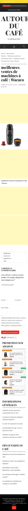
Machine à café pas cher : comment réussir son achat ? (12, 436)
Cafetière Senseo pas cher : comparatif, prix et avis (11, 411)
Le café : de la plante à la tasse (12, 424)
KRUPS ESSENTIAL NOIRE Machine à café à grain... (16, 391)
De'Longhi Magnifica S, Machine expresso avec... (16, 353)
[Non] (26, 504)
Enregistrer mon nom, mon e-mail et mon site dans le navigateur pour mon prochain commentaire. (13, 321)
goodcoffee (4, 86)
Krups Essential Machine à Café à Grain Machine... (16, 371)
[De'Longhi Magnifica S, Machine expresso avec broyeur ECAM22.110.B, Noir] (6, 355)
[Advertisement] (14, 108)
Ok (14, 508)
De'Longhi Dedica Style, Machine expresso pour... (16, 362)
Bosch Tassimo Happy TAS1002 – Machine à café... (15, 381)
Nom (3, 300)
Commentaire (7, 285)
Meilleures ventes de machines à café (7, 257)
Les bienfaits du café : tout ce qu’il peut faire (12, 429)
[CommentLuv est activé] (9, 337)
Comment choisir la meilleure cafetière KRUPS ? (12, 418)
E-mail (18, 300)
